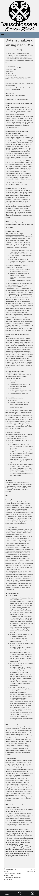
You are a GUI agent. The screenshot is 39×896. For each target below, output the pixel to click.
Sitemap (6, 871)
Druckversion (10, 869)
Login (33, 869)
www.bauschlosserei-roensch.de (15, 235)
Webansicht (31, 871)
